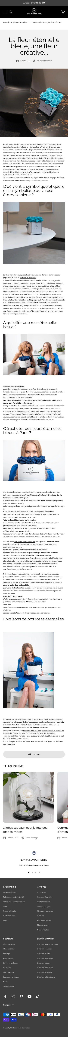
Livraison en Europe (44, 949)
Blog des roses (42, 925)
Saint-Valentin (8, 986)
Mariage (6, 953)
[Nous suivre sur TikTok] (37, 996)
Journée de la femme (11, 977)
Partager (36, 754)
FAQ (4, 920)
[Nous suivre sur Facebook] (5, 996)
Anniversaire (8, 958)
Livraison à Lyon (43, 963)
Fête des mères (9, 944)
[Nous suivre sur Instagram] (13, 996)
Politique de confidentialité (13, 897)
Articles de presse (44, 920)
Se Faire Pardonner (10, 963)
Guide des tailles (43, 902)
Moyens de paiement (45, 911)
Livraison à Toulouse (45, 968)
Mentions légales (9, 892)
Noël (5, 982)
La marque (41, 892)
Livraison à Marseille (45, 958)
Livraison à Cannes (44, 972)
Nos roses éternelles (44, 897)
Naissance (7, 968)
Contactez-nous (9, 916)
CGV (5, 906)
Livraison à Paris (43, 953)
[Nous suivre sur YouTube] (29, 996)
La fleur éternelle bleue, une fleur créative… (45, 22)
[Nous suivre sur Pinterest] (21, 996)
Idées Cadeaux (9, 949)
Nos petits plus (43, 930)
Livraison (40, 916)
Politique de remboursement (14, 902)
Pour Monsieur (8, 972)
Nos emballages (43, 906)
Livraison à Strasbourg (46, 977)
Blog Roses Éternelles (18, 22)
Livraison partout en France (47, 944)
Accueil (6, 22)
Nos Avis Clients (9, 911)
